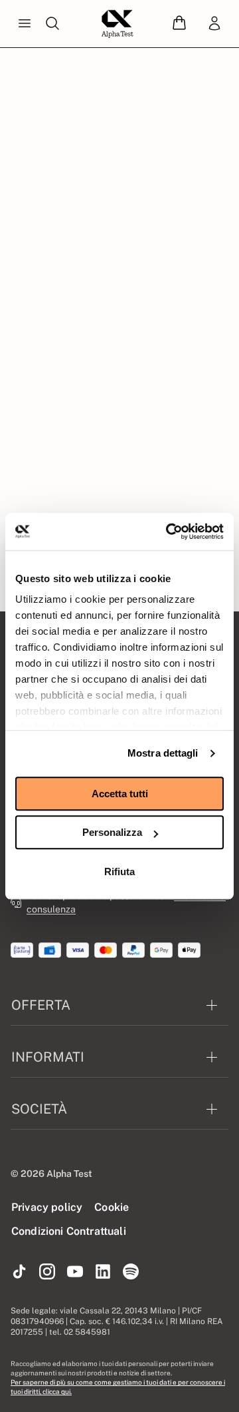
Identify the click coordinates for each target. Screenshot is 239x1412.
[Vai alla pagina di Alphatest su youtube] (75, 1272)
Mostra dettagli (163, 753)
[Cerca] (52, 24)
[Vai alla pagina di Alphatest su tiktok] (19, 1272)
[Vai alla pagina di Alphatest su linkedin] (103, 1272)
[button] (179, 23)
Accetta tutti (120, 793)
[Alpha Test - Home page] (117, 24)
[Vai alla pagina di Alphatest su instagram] (47, 1272)
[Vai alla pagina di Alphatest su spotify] (131, 1272)
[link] (214, 24)
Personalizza (112, 832)
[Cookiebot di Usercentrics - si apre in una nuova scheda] (169, 531)
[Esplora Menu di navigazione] (25, 24)
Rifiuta (119, 871)
